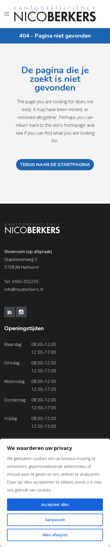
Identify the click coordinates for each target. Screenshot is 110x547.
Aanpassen (55, 519)
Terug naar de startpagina (55, 165)
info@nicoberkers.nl (23, 289)
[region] (55, 493)
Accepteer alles (55, 504)
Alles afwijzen (55, 534)
